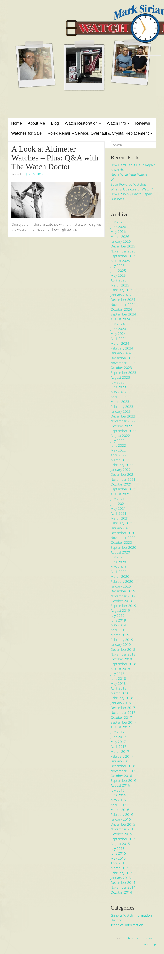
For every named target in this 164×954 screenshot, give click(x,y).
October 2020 (121, 542)
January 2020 (121, 586)
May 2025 (118, 275)
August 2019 (120, 610)
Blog (55, 123)
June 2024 (118, 328)
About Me (36, 123)
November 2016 (123, 771)
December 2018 (123, 649)
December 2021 (123, 474)
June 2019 (118, 620)
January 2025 (121, 294)
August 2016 (120, 785)
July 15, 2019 (35, 174)
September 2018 (123, 664)
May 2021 (118, 508)
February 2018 (122, 698)
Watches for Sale (26, 133)
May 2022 (118, 450)
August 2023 (120, 377)
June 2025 (118, 270)
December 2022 (123, 416)
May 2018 (118, 683)
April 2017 (118, 746)
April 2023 (118, 396)
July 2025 (118, 265)
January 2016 (121, 819)
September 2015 (123, 839)
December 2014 (123, 882)
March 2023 (120, 401)
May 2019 (118, 625)
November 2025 (123, 251)
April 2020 (118, 571)
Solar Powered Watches (128, 184)
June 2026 (118, 226)
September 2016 (123, 780)
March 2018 (120, 693)
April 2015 (118, 863)
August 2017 (120, 727)
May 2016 (118, 800)
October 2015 (121, 834)
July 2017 (118, 732)
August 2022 (120, 435)
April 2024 (118, 338)
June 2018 (118, 678)
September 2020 (123, 547)
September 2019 (123, 605)
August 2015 (120, 843)
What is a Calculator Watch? (132, 189)
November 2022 (123, 421)
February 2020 (122, 581)
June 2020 (118, 562)
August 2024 (120, 319)
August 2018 (120, 669)
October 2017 (121, 717)
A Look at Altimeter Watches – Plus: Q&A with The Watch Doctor (54, 157)
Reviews (142, 123)
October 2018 (121, 659)
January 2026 (121, 241)
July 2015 (118, 848)
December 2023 (123, 358)
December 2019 (123, 591)
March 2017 (120, 751)
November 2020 (123, 537)
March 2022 (120, 460)
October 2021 (121, 484)
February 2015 (122, 873)
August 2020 (120, 552)
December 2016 (123, 766)
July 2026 (118, 222)
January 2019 (121, 644)
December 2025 (123, 246)
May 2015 (118, 858)
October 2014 (121, 892)
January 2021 (121, 528)
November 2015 (123, 829)
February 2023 (122, 406)
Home (16, 123)
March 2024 (120, 343)
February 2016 (122, 814)
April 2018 (118, 688)
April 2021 (118, 513)
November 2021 (123, 479)
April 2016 (118, 805)
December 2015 (123, 824)
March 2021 (120, 518)
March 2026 (120, 236)
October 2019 (121, 601)
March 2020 (120, 576)
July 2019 (118, 615)
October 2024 (121, 309)
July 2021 (118, 499)
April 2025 (118, 280)
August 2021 (120, 494)
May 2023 (118, 392)
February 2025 (122, 290)
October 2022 (121, 426)
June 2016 (118, 795)
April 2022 (118, 455)
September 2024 (123, 314)
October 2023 (121, 367)
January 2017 (121, 761)
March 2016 (120, 809)
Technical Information (127, 925)
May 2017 (118, 741)
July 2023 (118, 382)
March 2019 (120, 635)
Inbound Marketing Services (142, 938)
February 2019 (122, 639)
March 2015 (120, 868)
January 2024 (121, 353)
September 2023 (123, 372)
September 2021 (123, 489)
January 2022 (121, 469)
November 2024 (123, 304)
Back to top (149, 944)
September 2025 (123, 256)
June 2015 (118, 853)
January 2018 (121, 703)
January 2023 (121, 411)
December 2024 (123, 299)
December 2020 (123, 533)
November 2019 (123, 596)
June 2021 (118, 503)
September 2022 (123, 430)
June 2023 (118, 387)
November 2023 (123, 362)
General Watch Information (131, 915)
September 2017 (123, 722)
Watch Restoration (82, 123)
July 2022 (118, 440)
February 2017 (122, 756)
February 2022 (122, 464)
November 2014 (123, 887)
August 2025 (120, 260)
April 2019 (118, 630)
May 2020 (118, 567)
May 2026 (118, 231)
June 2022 (118, 445)
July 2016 (118, 790)
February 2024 (122, 348)
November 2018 (123, 654)
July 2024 (118, 324)
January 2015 (121, 877)
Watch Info (117, 123)
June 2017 (118, 737)
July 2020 (118, 557)
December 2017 (123, 707)
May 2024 (118, 333)
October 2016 (121, 775)
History (116, 920)
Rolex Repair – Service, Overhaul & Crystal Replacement (99, 133)
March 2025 (120, 285)
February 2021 (122, 523)
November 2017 (123, 712)
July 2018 (118, 673)
